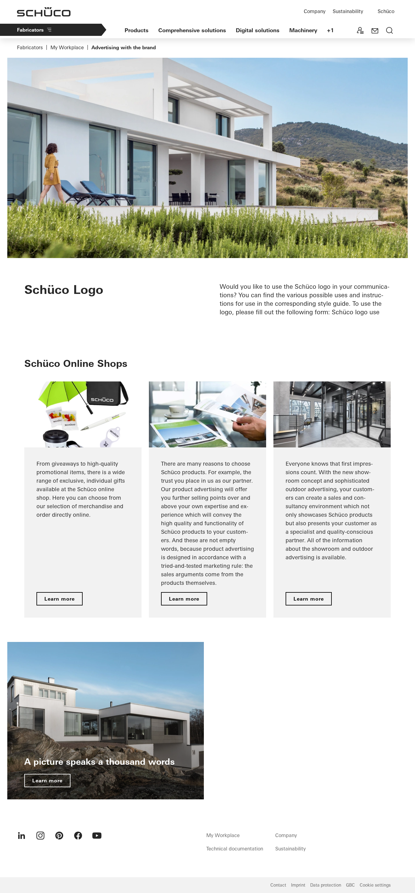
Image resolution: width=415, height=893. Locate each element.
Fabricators (30, 30)
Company (314, 11)
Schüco (386, 11)
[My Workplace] (360, 31)
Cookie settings (375, 885)
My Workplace (67, 47)
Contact (278, 885)
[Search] (389, 31)
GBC (350, 885)
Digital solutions (258, 30)
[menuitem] (21, 835)
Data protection (325, 885)
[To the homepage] (43, 11)
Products (137, 30)
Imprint (298, 885)
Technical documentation (234, 849)
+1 (330, 30)
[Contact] (375, 31)
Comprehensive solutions (192, 30)
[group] (83, 499)
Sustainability (348, 11)
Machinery (303, 30)
